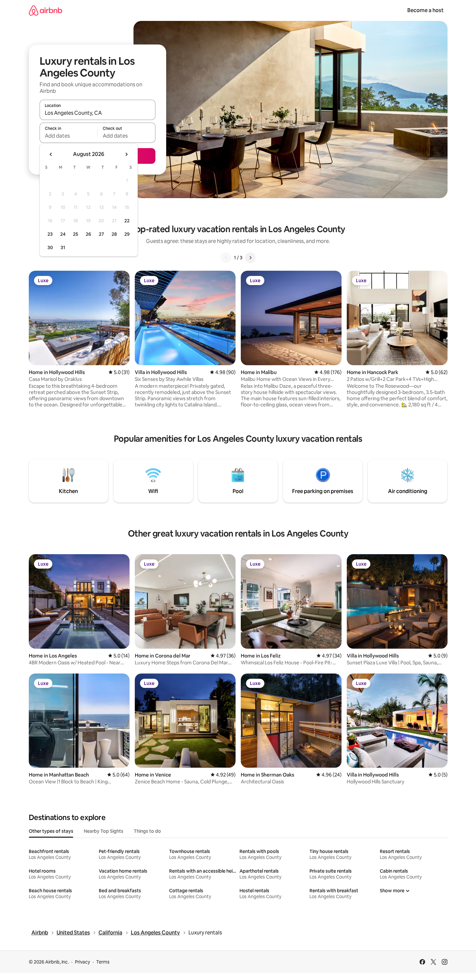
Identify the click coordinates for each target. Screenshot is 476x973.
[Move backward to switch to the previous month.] (51, 154)
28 (114, 234)
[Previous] (226, 257)
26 (88, 234)
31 (63, 247)
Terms (103, 962)
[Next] (250, 257)
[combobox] (97, 113)
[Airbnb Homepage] (45, 10)
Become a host (425, 10)
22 (127, 221)
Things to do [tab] (147, 831)
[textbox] (68, 136)
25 (75, 234)
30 (50, 247)
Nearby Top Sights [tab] (103, 831)
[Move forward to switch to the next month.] (126, 154)
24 (62, 234)
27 (101, 234)
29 (127, 234)
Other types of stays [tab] (51, 831)
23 (50, 234)
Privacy (82, 962)
